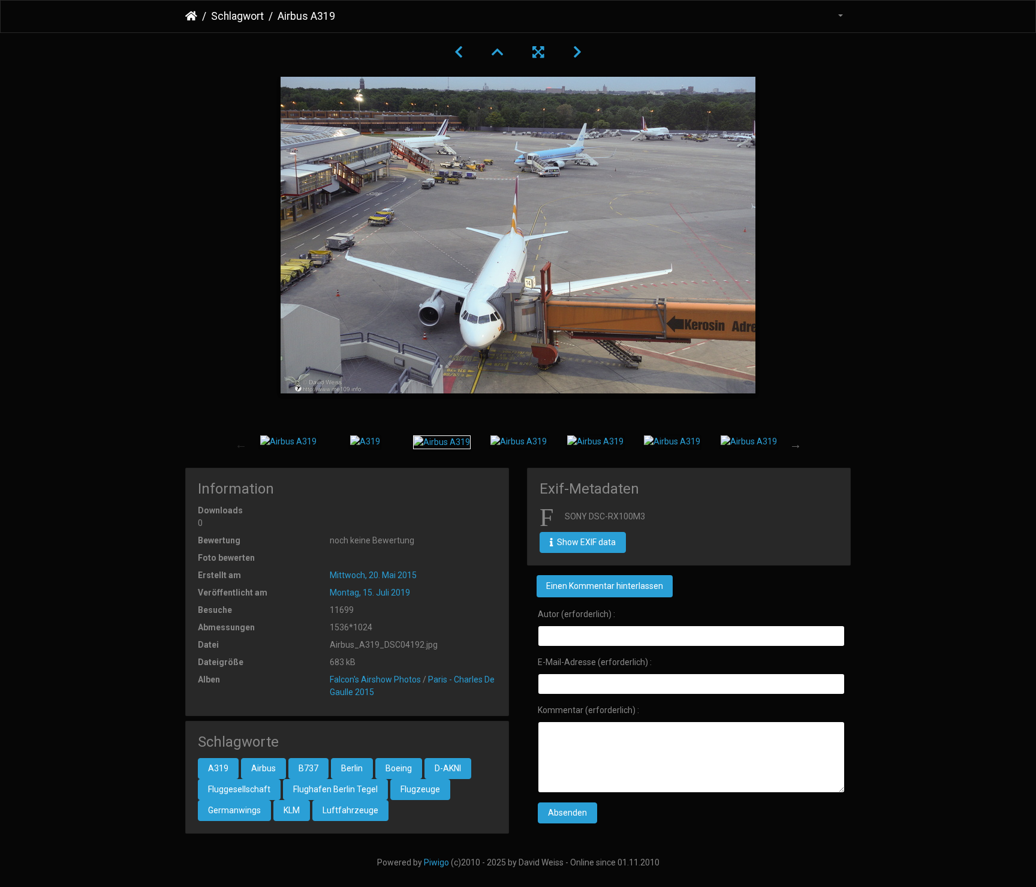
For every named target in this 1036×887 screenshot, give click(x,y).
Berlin (352, 768)
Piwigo (436, 862)
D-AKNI (448, 768)
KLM (292, 810)
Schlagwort (237, 16)
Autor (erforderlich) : (576, 614)
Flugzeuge (420, 789)
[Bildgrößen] (833, 16)
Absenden (567, 812)
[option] (288, 442)
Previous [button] (241, 444)
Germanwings (234, 810)
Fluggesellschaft (239, 789)
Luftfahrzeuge (350, 810)
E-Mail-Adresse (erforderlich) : (595, 662)
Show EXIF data (585, 542)
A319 (218, 768)
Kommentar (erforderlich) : (588, 710)
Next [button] (796, 444)
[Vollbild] (538, 52)
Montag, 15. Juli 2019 (370, 592)
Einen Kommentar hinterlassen (604, 586)
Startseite (191, 16)
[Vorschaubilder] (497, 52)
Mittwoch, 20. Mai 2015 (373, 575)
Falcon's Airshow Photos (375, 679)
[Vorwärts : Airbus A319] (577, 52)
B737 (308, 768)
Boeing (399, 768)
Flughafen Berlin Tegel (335, 789)
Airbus (263, 768)
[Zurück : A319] (458, 52)
